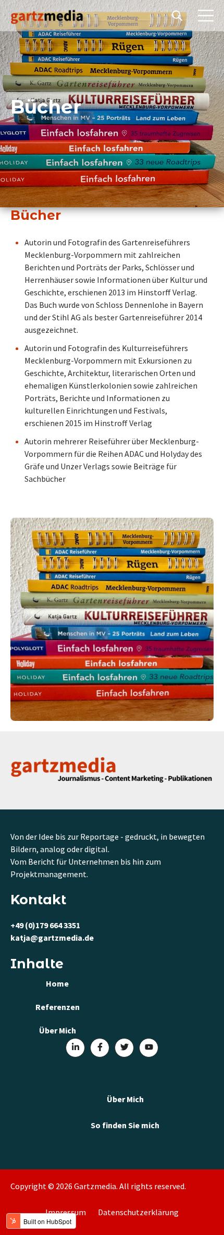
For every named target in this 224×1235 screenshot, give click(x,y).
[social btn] (75, 1047)
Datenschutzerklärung (138, 1212)
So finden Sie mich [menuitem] (125, 1125)
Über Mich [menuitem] (125, 1099)
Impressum (65, 1212)
